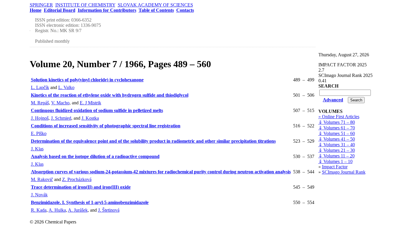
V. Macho (60, 102)
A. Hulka (57, 210)
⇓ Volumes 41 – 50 (336, 139)
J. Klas (37, 148)
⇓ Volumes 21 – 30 (336, 150)
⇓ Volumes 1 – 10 (335, 161)
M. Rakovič (42, 179)
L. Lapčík (40, 87)
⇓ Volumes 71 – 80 (336, 122)
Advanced (333, 99)
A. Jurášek (78, 210)
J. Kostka (90, 118)
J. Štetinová (108, 210)
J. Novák (39, 194)
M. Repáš (40, 102)
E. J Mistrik (90, 102)
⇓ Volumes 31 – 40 (336, 144)
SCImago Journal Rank (344, 172)
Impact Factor (335, 166)
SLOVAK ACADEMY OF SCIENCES (155, 4)
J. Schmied (61, 118)
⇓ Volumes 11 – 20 (336, 155)
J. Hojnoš (40, 118)
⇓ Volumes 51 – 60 (336, 133)
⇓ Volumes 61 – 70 (336, 127)
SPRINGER (41, 4)
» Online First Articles (338, 116)
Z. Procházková (77, 179)
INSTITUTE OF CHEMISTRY (85, 4)
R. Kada (38, 210)
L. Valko (66, 87)
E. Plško (38, 133)
